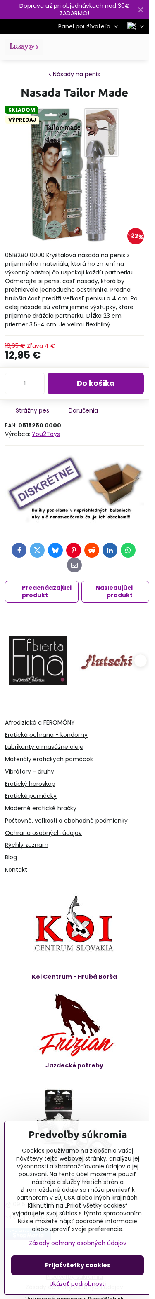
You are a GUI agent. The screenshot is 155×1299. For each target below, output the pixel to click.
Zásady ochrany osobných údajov (77, 1243)
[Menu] (139, 47)
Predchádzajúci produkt (47, 591)
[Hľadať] (99, 47)
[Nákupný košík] (119, 47)
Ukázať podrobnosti (78, 1284)
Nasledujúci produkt (114, 591)
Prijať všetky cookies (77, 1265)
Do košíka (95, 383)
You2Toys (46, 434)
